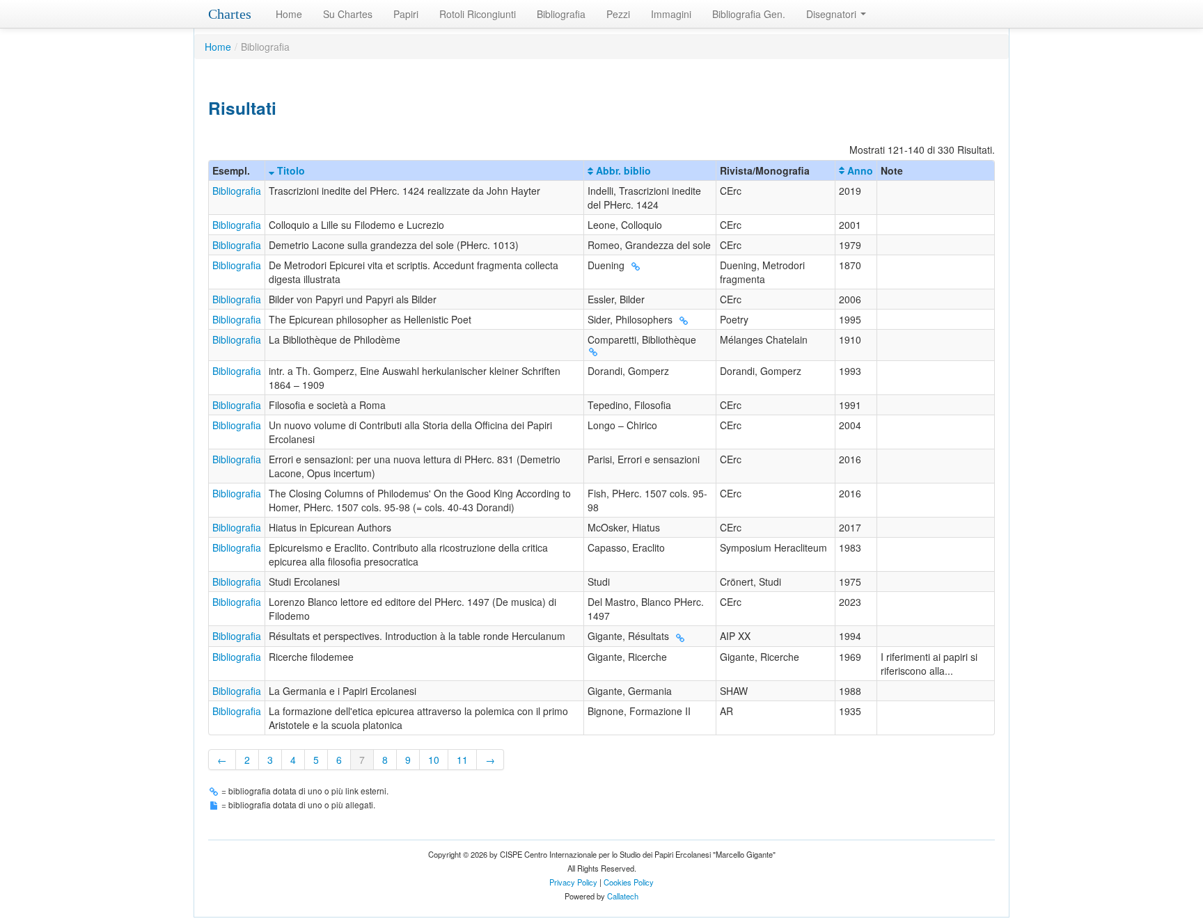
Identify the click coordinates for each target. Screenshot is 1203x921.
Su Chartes (347, 14)
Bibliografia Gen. (748, 14)
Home (289, 14)
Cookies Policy (629, 882)
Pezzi (618, 14)
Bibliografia (561, 14)
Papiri (405, 14)
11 (462, 760)
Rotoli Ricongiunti (477, 14)
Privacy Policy (573, 882)
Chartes (229, 14)
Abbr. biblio (622, 170)
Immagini (671, 14)
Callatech (622, 896)
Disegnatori (832, 14)
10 (433, 760)
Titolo (289, 170)
